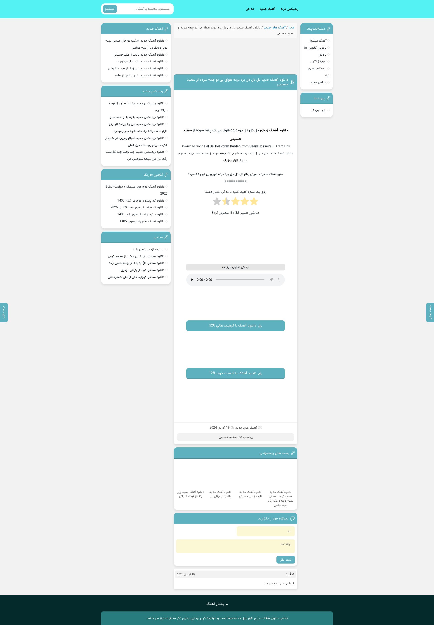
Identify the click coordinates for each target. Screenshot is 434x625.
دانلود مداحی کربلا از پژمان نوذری (142, 270)
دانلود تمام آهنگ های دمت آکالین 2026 (137, 207)
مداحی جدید (318, 82)
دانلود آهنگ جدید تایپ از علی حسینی (139, 55)
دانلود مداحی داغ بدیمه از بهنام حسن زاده (136, 263)
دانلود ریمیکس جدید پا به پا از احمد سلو (137, 117)
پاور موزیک (318, 110)
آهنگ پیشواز (317, 41)
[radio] (254, 202)
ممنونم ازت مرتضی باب (148, 249)
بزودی (322, 55)
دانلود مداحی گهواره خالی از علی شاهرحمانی (136, 277)
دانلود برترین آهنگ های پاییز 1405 (140, 214)
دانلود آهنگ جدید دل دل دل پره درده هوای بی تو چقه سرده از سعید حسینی (237, 82)
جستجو (110, 9)
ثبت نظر (286, 559)
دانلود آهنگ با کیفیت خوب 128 (233, 373)
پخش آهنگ (215, 604)
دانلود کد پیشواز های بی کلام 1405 (140, 201)
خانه (292, 28)
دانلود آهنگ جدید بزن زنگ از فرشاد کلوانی (136, 68)
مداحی (250, 9)
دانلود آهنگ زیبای (274, 130)
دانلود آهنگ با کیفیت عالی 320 (232, 325)
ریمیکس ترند (290, 9)
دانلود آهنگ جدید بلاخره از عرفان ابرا (140, 61)
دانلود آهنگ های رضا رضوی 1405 (142, 221)
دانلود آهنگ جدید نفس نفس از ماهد (139, 75)
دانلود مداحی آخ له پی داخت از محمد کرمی (136, 256)
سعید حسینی (228, 437)
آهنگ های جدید (274, 28)
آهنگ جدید (267, 9)
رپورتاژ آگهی (318, 61)
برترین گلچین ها (315, 48)
